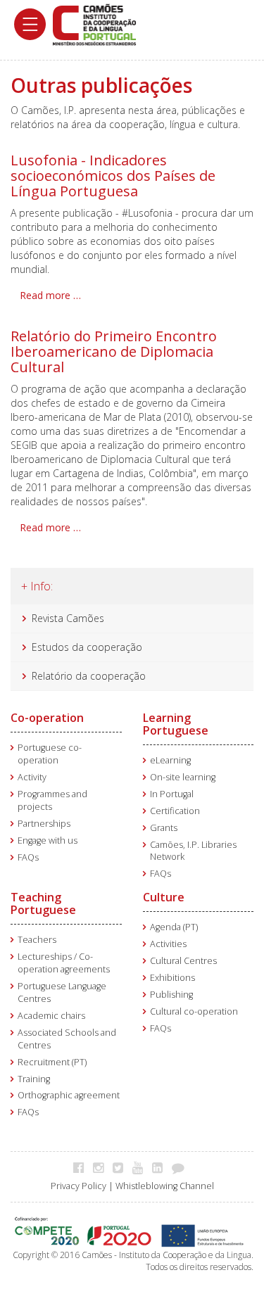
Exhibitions (172, 978)
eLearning (170, 760)
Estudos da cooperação (87, 647)
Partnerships (44, 824)
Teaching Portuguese (43, 903)
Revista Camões (68, 618)
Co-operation (47, 717)
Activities (168, 944)
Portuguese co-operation (50, 754)
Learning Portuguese (175, 724)
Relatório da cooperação (89, 676)
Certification (175, 811)
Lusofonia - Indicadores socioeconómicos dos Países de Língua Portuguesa (113, 176)
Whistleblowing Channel (164, 1186)
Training (34, 1079)
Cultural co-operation (194, 1011)
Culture (163, 897)
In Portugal (172, 794)
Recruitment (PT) (52, 1062)
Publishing (171, 995)
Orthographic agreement (69, 1095)
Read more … (50, 295)
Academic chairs (51, 1016)
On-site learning (182, 777)
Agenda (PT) (174, 927)
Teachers (37, 940)
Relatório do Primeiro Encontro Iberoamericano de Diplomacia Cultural (114, 351)
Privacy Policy (78, 1186)
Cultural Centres (183, 961)
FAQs (28, 857)
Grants (163, 828)
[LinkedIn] (161, 1167)
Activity (32, 777)
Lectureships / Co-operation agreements (64, 963)
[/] (94, 23)
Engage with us (47, 840)
